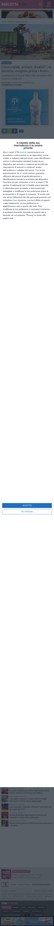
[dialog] (27, 463)
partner (23, 152)
